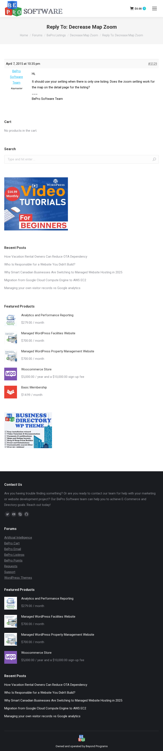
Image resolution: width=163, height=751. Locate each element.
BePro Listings (56, 35)
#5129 (152, 64)
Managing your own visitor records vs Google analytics (42, 288)
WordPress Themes (18, 578)
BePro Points (13, 560)
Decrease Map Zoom (84, 35)
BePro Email (12, 549)
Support (9, 572)
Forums (37, 35)
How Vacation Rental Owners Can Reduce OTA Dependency (45, 256)
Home (24, 35)
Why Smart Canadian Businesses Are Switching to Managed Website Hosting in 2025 (63, 272)
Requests (10, 566)
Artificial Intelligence (18, 537)
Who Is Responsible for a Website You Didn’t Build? (39, 264)
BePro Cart (12, 543)
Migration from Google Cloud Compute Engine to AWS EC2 (45, 280)
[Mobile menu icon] (154, 8)
